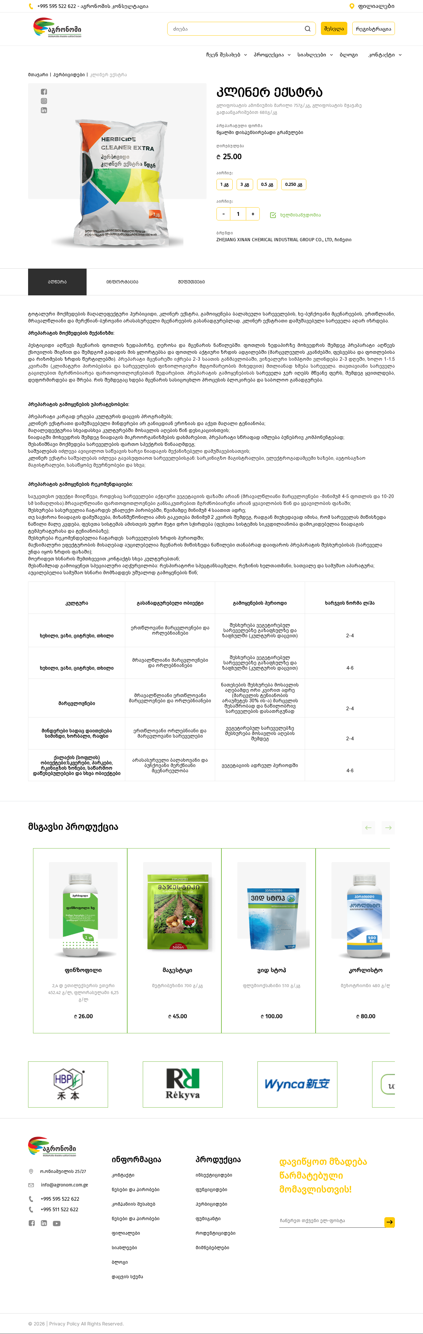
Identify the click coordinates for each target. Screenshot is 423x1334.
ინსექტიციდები (214, 1175)
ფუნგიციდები (211, 1189)
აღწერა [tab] (57, 281)
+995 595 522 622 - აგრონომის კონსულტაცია (92, 6)
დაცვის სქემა (127, 1277)
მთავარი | (40, 75)
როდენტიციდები (216, 1233)
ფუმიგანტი (208, 1218)
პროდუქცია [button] (269, 54)
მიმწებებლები (212, 1248)
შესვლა (334, 28)
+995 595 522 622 (60, 1199)
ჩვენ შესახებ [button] (223, 54)
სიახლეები (124, 1248)
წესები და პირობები (136, 1189)
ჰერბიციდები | (70, 75)
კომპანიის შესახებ (133, 1204)
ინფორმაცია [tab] (122, 281)
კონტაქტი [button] (381, 54)
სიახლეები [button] (311, 54)
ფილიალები (376, 6)
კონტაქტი (123, 1175)
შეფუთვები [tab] (191, 281)
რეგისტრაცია (373, 29)
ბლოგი (349, 54)
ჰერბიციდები (211, 1204)
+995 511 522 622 (59, 1209)
